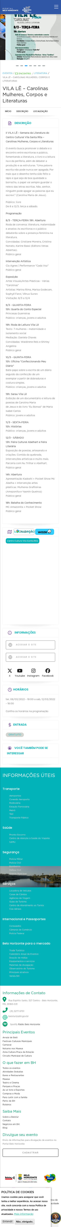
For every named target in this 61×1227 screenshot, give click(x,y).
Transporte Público (18, 818)
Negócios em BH (11, 1124)
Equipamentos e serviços (22, 961)
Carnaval (7, 1045)
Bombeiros (14, 866)
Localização (40, 111)
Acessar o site (25, 644)
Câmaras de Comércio (20, 930)
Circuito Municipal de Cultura (17, 1056)
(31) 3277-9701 (17, 1011)
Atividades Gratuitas (13, 1072)
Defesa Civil (15, 870)
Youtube (20, 675)
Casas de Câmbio (18, 894)
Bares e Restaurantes (13, 1075)
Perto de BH (9, 1101)
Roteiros (7, 1105)
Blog (5, 1128)
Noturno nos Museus (13, 1049)
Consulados (15, 926)
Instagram (33, 675)
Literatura (40, 73)
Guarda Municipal (18, 874)
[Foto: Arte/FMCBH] (30, 37)
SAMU (12, 842)
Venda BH (14, 976)
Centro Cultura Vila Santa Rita (22, 540)
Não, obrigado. (24, 1221)
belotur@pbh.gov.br (18, 1016)
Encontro (25, 74)
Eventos (8, 73)
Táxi (11, 814)
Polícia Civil (15, 863)
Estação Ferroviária (19, 807)
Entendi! (8, 1221)
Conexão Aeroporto (19, 799)
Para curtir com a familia (15, 1097)
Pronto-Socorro (17, 835)
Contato (7, 1121)
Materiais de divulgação (21, 965)
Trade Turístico (16, 951)
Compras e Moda (11, 1094)
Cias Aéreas (15, 909)
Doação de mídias (18, 958)
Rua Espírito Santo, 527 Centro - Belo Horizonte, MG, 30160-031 (30, 1002)
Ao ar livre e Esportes (14, 1090)
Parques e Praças (11, 1086)
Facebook (48, 675)
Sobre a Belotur (11, 1117)
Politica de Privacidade (52, 1202)
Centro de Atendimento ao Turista (26, 905)
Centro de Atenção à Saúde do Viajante (29, 838)
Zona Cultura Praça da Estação (18, 1052)
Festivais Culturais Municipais (17, 1041)
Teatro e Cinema (11, 1083)
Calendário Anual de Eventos (23, 954)
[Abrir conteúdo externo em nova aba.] (23, 532)
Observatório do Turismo (22, 969)
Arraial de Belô (10, 1038)
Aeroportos (15, 796)
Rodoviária (14, 803)
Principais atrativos (19, 972)
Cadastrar (30, 1153)
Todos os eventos (11, 1068)
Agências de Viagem (19, 898)
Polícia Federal (16, 933)
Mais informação (23, 1214)
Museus (6, 1079)
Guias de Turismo (18, 902)
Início (8, 111)
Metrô (12, 810)
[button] (17, 65)
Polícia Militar (16, 859)
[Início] (17, 6)
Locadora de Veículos (20, 891)
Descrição (22, 111)
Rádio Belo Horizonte (29, 1024)
